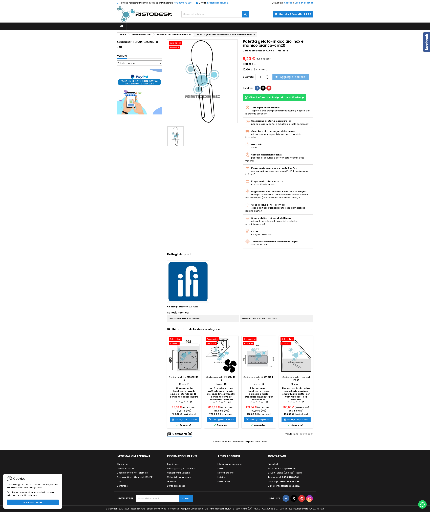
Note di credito (226, 472)
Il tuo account (229, 456)
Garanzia (172, 481)
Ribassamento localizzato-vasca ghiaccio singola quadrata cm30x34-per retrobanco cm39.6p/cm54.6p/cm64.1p (259, 395)
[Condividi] (257, 88)
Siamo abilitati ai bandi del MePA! (135, 477)
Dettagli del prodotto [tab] (182, 254)
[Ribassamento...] (184, 355)
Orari (119, 481)
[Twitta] (263, 88)
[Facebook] (286, 498)
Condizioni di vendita (178, 472)
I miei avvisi (224, 481)
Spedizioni (173, 464)
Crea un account (304, 2)
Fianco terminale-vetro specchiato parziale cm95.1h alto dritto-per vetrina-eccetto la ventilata (296, 394)
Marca (282, 50)
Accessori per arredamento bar (137, 44)
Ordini (221, 468)
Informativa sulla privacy (22, 495)
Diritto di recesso (176, 485)
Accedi (288, 2)
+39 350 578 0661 (183, 2)
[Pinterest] (268, 88)
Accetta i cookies (32, 502)
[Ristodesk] (145, 14)
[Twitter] (293, 498)
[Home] (121, 26)
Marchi (122, 56)
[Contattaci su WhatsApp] (422, 504)
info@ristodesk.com (217, 2)
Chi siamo (122, 464)
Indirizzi (222, 477)
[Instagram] (309, 498)
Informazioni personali (230, 464)
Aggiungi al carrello (290, 77)
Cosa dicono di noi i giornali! (132, 472)
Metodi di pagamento (179, 477)
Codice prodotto (252, 50)
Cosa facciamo (125, 468)
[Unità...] (221, 355)
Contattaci (122, 485)
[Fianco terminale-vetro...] (296, 355)
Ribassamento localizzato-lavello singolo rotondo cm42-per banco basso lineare (184, 392)
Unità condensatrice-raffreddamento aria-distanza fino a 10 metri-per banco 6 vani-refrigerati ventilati (221, 394)
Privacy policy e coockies (181, 468)
